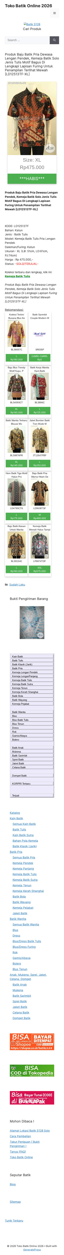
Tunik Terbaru (14, 1220)
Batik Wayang (19, 699)
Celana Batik (19, 767)
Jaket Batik (18, 763)
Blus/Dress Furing (24, 946)
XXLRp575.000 (39, 569)
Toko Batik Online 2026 (28, 5)
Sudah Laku (17, 584)
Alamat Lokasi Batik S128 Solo (30, 1130)
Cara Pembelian (20, 1136)
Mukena (16, 751)
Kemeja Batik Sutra (22, 684)
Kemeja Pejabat (20, 703)
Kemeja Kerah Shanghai (25, 692)
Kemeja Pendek (23, 863)
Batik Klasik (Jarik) (22, 664)
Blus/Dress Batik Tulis (27, 941)
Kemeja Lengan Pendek (25, 672)
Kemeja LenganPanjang (25, 676)
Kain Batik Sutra (23, 835)
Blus (14, 716)
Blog (13, 1184)
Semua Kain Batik (24, 824)
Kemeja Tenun (19, 688)
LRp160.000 (17, 569)
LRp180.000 (17, 358)
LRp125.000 (40, 411)
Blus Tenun (18, 723)
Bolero (15, 739)
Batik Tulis (17, 660)
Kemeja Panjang (23, 868)
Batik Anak (18, 747)
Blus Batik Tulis (20, 720)
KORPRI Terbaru (21, 783)
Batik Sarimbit (19, 755)
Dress (15, 727)
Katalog (15, 812)
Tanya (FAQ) (18, 1151)
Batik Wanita (18, 712)
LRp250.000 (39, 463)
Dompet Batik (19, 775)
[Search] (54, 40)
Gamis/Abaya (19, 735)
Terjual (15, 795)
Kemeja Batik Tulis (22, 680)
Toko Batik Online (21, 1157)
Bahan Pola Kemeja (25, 840)
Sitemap (15, 1201)
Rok (14, 731)
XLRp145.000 (17, 463)
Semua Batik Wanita (26, 924)
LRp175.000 (16, 516)
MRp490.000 (39, 516)
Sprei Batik (18, 759)
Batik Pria (17, 668)
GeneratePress (32, 1249)
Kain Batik (17, 656)
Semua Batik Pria (24, 857)
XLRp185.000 (17, 411)
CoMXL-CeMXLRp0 (40, 358)
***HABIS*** (32, 178)
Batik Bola (17, 696)
